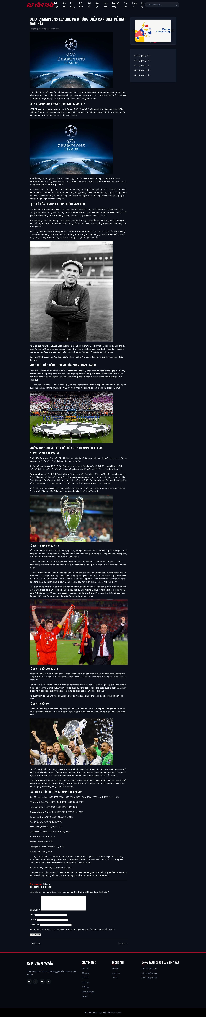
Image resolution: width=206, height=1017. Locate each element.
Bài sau (123, 943)
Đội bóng (85, 973)
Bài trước (35, 943)
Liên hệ (142, 5)
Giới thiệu (56, 5)
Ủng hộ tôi (134, 5)
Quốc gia (97, 5)
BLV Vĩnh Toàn (40, 5)
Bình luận (35, 910)
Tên (32, 915)
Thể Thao (81, 5)
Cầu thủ (64, 5)
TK (42, 981)
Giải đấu (89, 5)
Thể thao (85, 987)
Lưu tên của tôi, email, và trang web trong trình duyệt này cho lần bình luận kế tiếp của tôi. (74, 929)
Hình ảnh (105, 5)
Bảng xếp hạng (88, 992)
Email (33, 920)
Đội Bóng (72, 5)
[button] (172, 30)
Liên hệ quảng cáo (141, 55)
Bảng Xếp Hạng (116, 5)
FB (29, 981)
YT (36, 981)
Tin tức (125, 5)
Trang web (34, 924)
